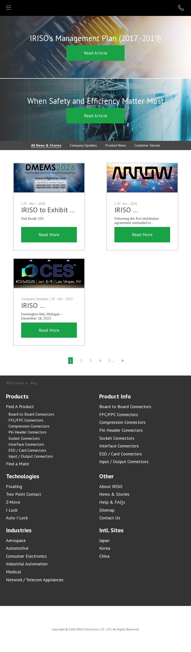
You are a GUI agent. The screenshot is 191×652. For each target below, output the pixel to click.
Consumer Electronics (26, 556)
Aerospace (16, 540)
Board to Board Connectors (31, 414)
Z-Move (13, 502)
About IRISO (110, 486)
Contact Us (109, 518)
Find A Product (20, 406)
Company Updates (83, 145)
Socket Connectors (24, 438)
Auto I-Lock (17, 518)
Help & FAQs (112, 502)
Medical (13, 572)
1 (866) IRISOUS (181, 8)
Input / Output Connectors (30, 456)
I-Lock (11, 510)
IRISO (94, 7)
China (104, 556)
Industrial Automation (27, 564)
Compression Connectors (28, 426)
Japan (104, 540)
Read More (49, 234)
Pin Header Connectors (27, 432)
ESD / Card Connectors (27, 450)
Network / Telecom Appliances (34, 580)
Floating (14, 486)
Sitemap (106, 510)
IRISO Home (15, 383)
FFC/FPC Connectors (25, 420)
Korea (104, 548)
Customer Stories (147, 145)
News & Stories (114, 494)
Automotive (17, 548)
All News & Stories (46, 145)
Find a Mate (17, 464)
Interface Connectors (26, 444)
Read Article (95, 53)
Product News (115, 145)
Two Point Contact (23, 494)
